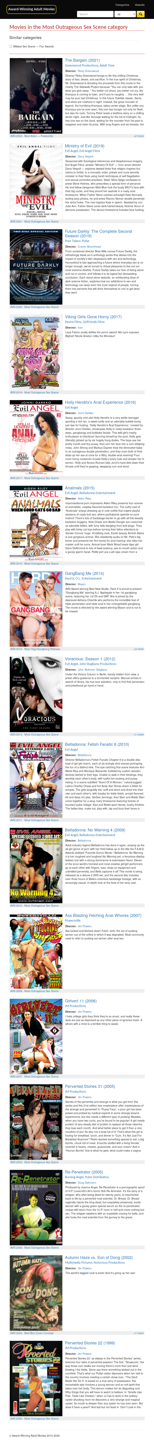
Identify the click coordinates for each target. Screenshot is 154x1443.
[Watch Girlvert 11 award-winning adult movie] (36, 1036)
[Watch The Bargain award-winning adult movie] (36, 95)
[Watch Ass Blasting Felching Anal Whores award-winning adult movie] (36, 951)
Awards (140, 5)
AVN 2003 (16, 1333)
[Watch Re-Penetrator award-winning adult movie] (36, 1207)
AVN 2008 (16, 991)
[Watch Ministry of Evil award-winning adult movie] (36, 181)
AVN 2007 (16, 1076)
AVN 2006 (16, 1247)
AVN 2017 (16, 478)
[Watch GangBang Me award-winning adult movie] (36, 608)
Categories (122, 5)
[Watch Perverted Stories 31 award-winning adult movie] (36, 1121)
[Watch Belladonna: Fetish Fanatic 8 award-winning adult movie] (36, 779)
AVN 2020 (16, 307)
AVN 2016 (16, 563)
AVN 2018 (16, 392)
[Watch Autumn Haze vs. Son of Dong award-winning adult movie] (36, 1293)
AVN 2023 (16, 136)
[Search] (141, 14)
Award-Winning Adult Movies (31, 9)
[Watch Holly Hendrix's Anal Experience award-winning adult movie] (36, 437)
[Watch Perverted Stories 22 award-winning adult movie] (36, 1378)
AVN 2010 (16, 905)
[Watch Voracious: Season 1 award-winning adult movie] (36, 694)
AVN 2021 (16, 221)
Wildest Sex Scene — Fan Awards (33, 46)
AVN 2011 (16, 820)
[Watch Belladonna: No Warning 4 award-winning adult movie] (36, 865)
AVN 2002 (16, 1162)
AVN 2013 (16, 734)
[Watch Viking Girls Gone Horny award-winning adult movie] (36, 352)
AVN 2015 (16, 649)
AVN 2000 (16, 1418)
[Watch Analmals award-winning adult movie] (36, 523)
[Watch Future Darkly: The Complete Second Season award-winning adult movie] (36, 266)
